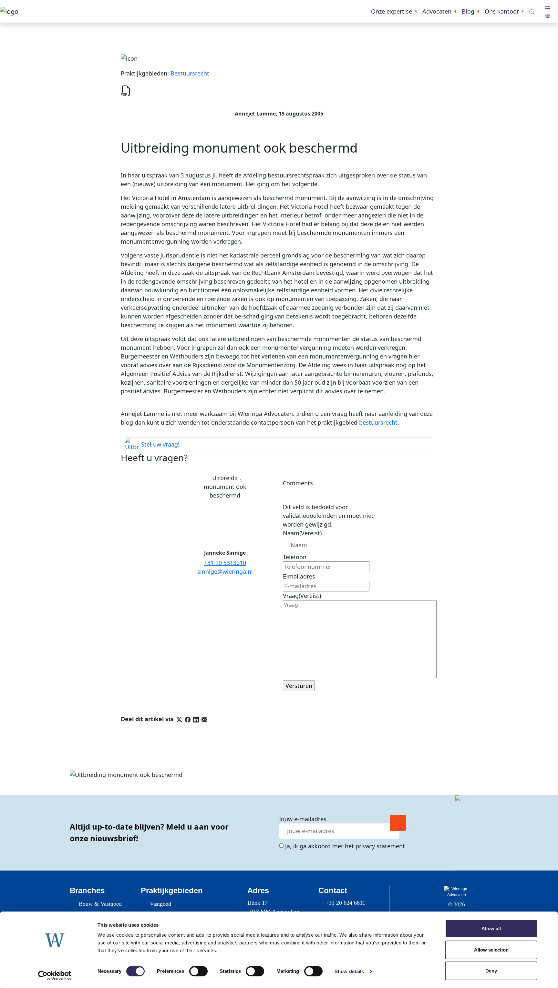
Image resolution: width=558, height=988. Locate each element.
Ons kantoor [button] (502, 11)
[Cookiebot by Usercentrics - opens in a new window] (54, 975)
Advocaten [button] (436, 11)
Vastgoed (160, 904)
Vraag (302, 596)
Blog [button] (468, 11)
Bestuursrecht (189, 73)
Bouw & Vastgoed (100, 904)
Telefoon (294, 557)
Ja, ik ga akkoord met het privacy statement (345, 846)
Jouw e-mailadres (302, 819)
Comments (298, 483)
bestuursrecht (378, 422)
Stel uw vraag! (160, 444)
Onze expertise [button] (391, 11)
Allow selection (491, 950)
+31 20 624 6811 (345, 903)
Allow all (491, 928)
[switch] (198, 971)
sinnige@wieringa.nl (225, 571)
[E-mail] (204, 719)
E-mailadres (299, 576)
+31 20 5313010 (225, 563)
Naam (302, 533)
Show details (349, 971)
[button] (532, 11)
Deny (491, 970)
